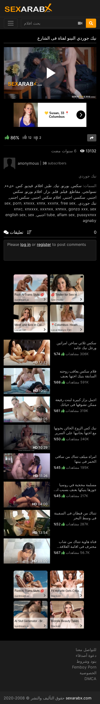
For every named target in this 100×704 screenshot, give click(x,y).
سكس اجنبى (19, 197)
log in (25, 244)
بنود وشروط (86, 661)
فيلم (63, 191)
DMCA (90, 678)
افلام (39, 185)
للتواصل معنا (86, 649)
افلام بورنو (33, 191)
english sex (15, 214)
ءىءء (9, 185)
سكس (76, 185)
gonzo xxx (78, 208)
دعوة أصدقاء (86, 655)
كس (19, 185)
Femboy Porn (84, 667)
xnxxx (29, 203)
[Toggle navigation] (10, 23)
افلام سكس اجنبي (46, 197)
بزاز (47, 191)
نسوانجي (89, 191)
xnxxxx (31, 208)
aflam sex (66, 214)
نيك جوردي (87, 203)
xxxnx (53, 203)
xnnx (41, 203)
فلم (55, 191)
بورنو (65, 185)
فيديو (29, 185)
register (44, 244)
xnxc (18, 208)
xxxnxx (46, 208)
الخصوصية (88, 672)
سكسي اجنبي (74, 197)
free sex (68, 203)
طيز (48, 185)
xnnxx (60, 208)
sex (7, 203)
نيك (56, 185)
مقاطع (75, 191)
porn (17, 203)
